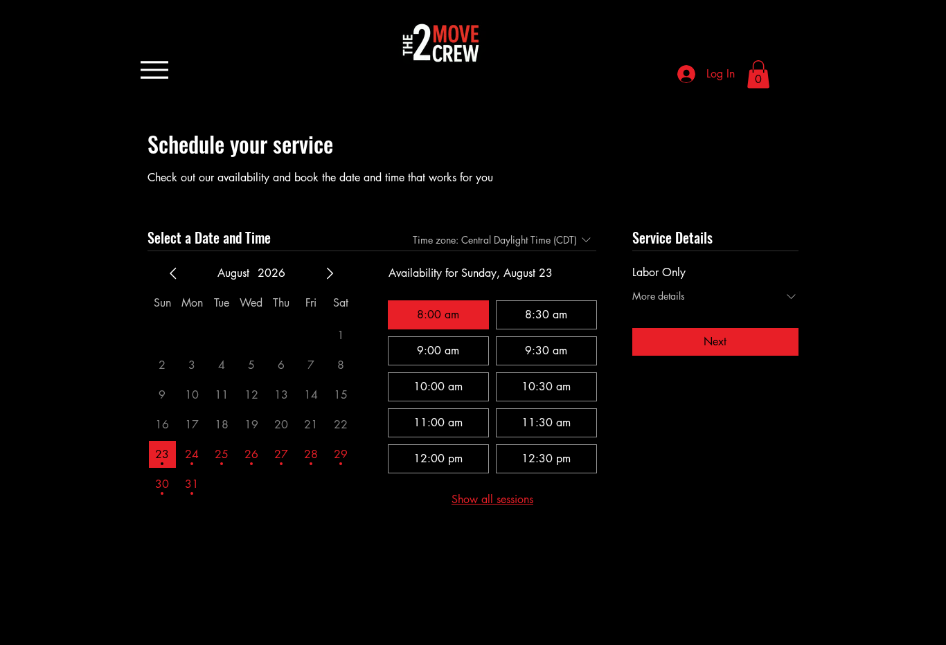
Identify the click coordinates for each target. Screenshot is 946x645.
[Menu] (154, 69)
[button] (758, 74)
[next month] (329, 273)
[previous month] (173, 273)
